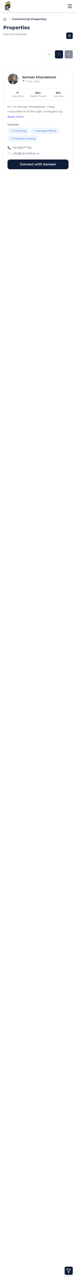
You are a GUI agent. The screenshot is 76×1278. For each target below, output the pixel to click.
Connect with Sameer (38, 164)
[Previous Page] (49, 54)
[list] (69, 35)
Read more (15, 117)
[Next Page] (69, 54)
